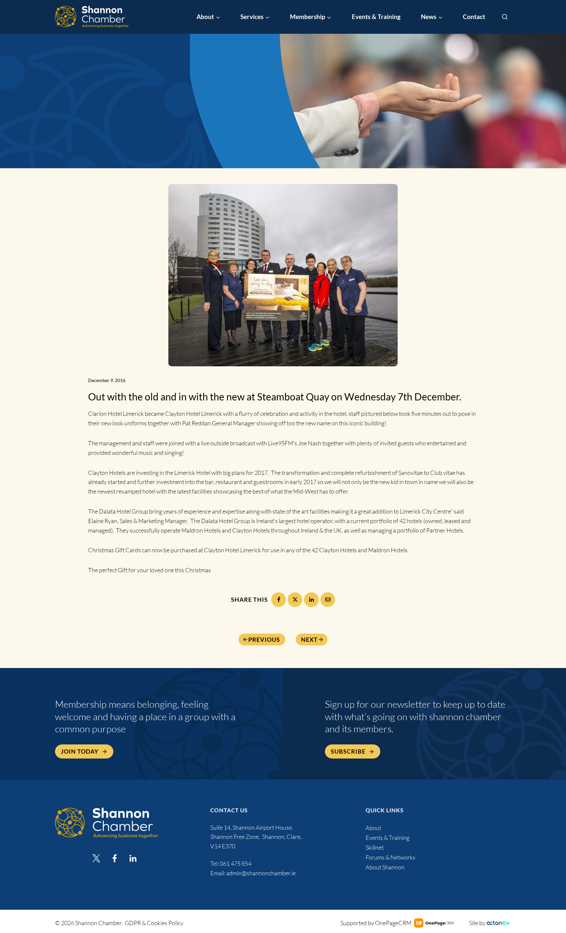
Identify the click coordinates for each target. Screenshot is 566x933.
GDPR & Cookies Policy (154, 922)
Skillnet (375, 847)
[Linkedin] (133, 858)
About (373, 827)
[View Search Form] (505, 17)
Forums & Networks (390, 857)
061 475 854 (236, 863)
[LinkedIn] (311, 599)
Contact (474, 16)
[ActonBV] (498, 923)
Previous (264, 639)
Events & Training (376, 16)
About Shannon (385, 867)
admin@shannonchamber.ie (261, 873)
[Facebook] (278, 599)
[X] (295, 599)
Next (309, 639)
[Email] (327, 599)
